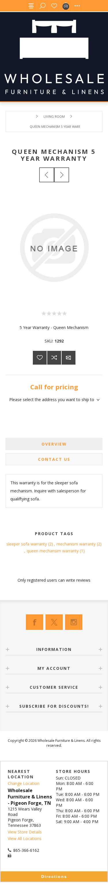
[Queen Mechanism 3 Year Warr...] (46, 174)
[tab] (54, 444)
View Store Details (25, 832)
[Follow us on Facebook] (34, 622)
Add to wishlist (40, 358)
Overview (54, 444)
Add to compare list (54, 358)
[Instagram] (73, 622)
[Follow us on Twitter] (54, 622)
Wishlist (54, 5)
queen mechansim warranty (53, 551)
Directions (54, 876)
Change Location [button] (23, 783)
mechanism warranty (76, 544)
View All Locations (24, 838)
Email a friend (68, 358)
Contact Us (54, 459)
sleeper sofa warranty (26, 544)
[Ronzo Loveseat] (61, 174)
